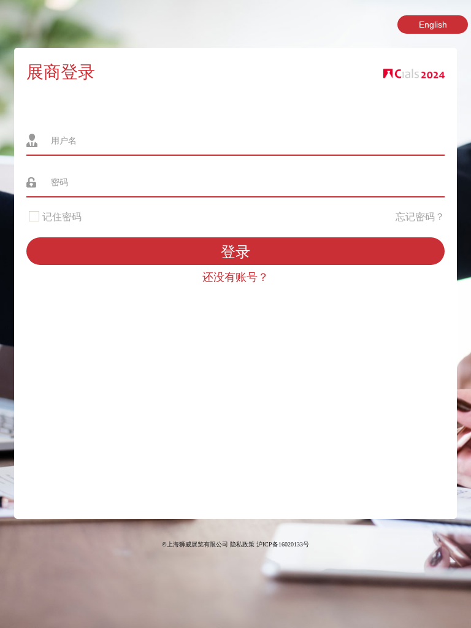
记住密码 (61, 217)
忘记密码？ (420, 217)
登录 (235, 251)
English (433, 24)
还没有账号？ (235, 277)
